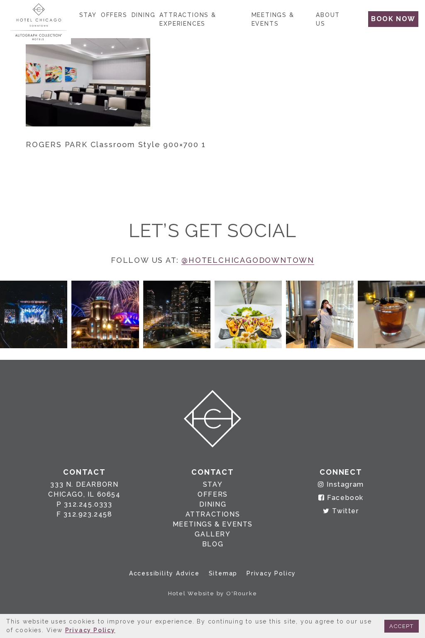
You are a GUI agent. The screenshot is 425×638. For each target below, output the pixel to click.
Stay (88, 15)
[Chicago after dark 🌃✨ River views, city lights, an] (176, 314)
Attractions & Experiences (187, 19)
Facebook (344, 498)
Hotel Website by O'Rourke (212, 593)
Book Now (393, 19)
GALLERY (212, 534)
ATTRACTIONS (213, 514)
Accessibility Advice (164, 573)
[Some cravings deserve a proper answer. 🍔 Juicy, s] (33, 314)
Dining (144, 15)
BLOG (212, 544)
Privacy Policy (271, 573)
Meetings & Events (273, 19)
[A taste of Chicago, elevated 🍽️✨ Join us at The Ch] (248, 314)
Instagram (344, 484)
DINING (213, 504)
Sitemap (223, 573)
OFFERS (213, 494)
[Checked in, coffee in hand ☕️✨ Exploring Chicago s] (319, 314)
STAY (212, 484)
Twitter (344, 511)
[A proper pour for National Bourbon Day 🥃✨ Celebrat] (391, 314)
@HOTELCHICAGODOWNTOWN (247, 260)
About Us (328, 19)
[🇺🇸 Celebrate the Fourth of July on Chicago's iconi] (105, 314)
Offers (114, 15)
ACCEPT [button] (401, 626)
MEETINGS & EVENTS (213, 524)
